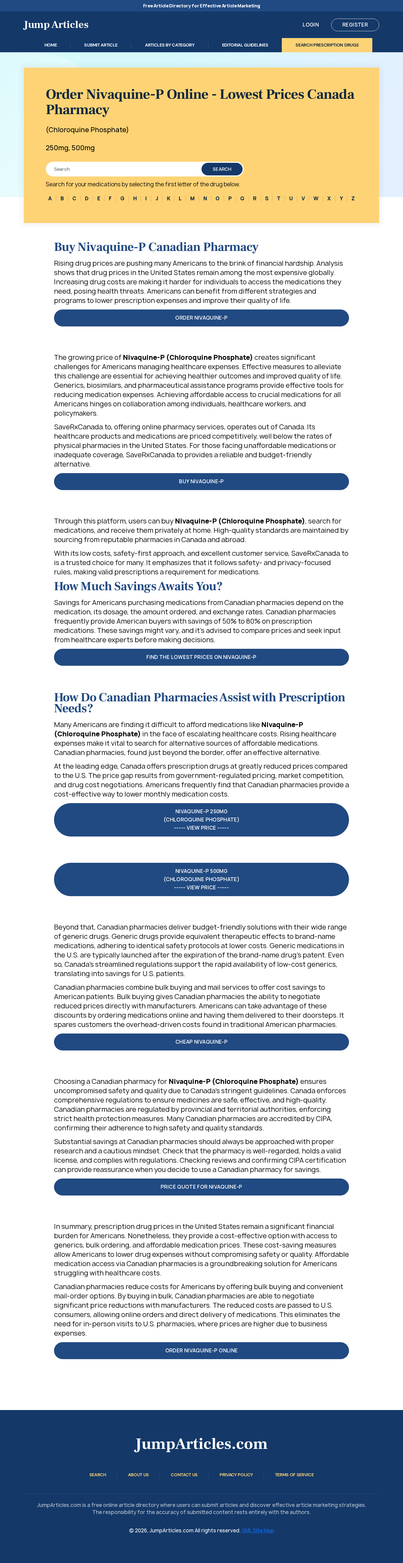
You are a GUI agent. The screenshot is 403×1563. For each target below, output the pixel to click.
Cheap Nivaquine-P (201, 1041)
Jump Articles (56, 24)
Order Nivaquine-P (201, 317)
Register (355, 24)
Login (311, 24)
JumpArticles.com (201, 1444)
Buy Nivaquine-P (201, 481)
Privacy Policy (236, 1475)
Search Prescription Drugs (327, 45)
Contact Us (184, 1475)
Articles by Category (170, 45)
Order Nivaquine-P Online (201, 1350)
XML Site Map (258, 1530)
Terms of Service (294, 1475)
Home (50, 45)
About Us (138, 1475)
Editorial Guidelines (245, 45)
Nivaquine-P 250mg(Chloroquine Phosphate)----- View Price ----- (201, 819)
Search (222, 169)
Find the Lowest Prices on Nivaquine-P (201, 657)
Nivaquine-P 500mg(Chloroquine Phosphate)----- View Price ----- (201, 879)
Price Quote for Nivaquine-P (201, 1186)
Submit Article (101, 45)
